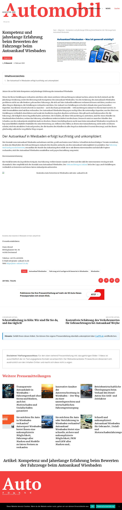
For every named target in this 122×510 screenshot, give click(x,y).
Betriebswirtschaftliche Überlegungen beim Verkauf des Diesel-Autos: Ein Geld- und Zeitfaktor (108, 392)
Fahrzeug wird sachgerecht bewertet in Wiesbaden (68, 271)
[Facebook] (100, 280)
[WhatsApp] (117, 280)
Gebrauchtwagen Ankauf (77, 164)
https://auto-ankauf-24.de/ (17, 263)
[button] (117, 8)
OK (92, 506)
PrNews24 (8, 63)
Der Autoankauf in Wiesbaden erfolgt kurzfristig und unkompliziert (32, 81)
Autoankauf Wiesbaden (38, 271)
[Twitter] (106, 280)
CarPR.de (99, 336)
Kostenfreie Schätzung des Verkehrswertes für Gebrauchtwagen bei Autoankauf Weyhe (93, 322)
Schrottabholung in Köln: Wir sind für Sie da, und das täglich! (30, 322)
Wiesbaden (95, 271)
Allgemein (7, 58)
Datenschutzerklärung (105, 506)
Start (54, 30)
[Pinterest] (111, 280)
